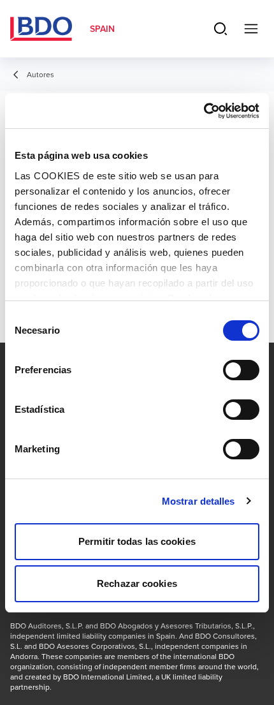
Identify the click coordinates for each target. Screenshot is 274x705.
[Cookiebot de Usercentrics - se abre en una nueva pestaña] (203, 111)
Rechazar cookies (137, 583)
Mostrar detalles (198, 501)
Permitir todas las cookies (137, 541)
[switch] (241, 370)
